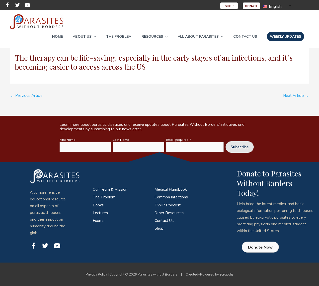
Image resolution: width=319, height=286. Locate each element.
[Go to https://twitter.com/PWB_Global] (17, 5)
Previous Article (26, 95)
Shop (159, 228)
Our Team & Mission (110, 189)
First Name (68, 140)
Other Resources (169, 212)
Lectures (100, 212)
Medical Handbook (171, 189)
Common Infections (171, 197)
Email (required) (178, 140)
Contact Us (164, 220)
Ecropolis (227, 274)
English (275, 6)
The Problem (104, 197)
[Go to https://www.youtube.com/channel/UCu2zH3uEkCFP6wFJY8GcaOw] (27, 5)
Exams (98, 220)
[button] (84, 36)
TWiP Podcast (168, 205)
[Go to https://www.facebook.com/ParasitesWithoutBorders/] (7, 5)
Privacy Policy (96, 274)
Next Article (296, 95)
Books (98, 205)
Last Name (121, 140)
